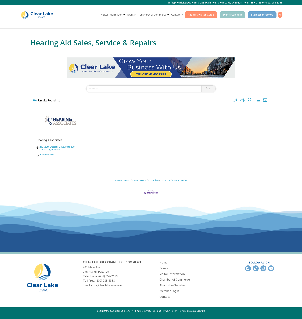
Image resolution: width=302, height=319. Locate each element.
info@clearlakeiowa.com (182, 2)
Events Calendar (232, 14)
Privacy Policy (170, 310)
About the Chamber (172, 285)
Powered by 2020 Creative (192, 310)
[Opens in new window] (151, 67)
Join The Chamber (179, 180)
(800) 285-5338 (273, 2)
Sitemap (157, 310)
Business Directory (262, 14)
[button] (35, 101)
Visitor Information (111, 14)
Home (163, 262)
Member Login (169, 291)
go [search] (210, 88)
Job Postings (153, 180)
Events (131, 14)
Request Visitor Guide (201, 14)
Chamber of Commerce (153, 14)
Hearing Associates (49, 140)
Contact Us (165, 180)
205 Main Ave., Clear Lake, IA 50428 (221, 2)
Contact (175, 14)
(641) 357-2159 (253, 2)
